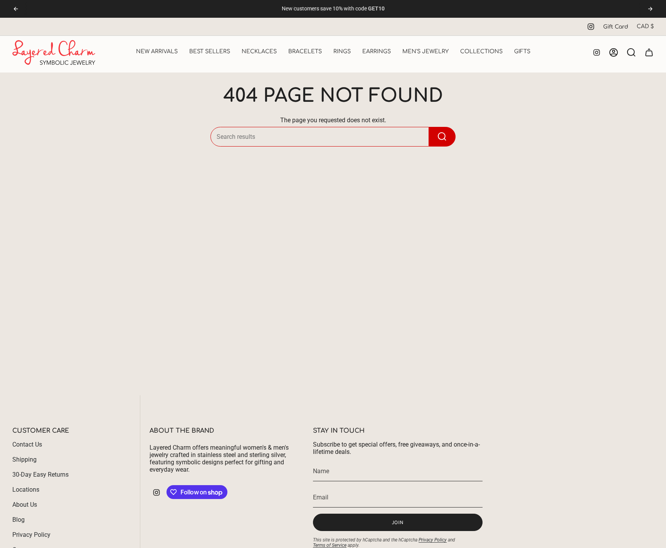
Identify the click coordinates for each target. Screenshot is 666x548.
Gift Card (615, 27)
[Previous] (15, 8)
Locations (25, 489)
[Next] (650, 8)
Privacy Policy (31, 534)
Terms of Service (329, 545)
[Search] (442, 137)
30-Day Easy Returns (40, 474)
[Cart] (649, 52)
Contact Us (27, 444)
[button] (156, 52)
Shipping (24, 459)
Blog (18, 519)
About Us (24, 504)
